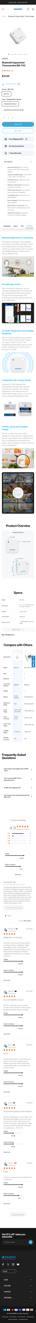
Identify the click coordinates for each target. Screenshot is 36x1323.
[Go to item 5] (18, 54)
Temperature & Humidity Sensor (14, 110)
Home (4, 16)
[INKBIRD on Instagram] (13, 1264)
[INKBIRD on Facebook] (3, 1264)
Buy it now (18, 131)
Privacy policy (13, 1316)
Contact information (13, 1319)
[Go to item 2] (11, 54)
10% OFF (33, 663)
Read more (7, 956)
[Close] (33, 657)
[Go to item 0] (9, 54)
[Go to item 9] (27, 54)
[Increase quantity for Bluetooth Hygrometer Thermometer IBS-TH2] (12, 117)
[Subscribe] (31, 1242)
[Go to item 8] (25, 54)
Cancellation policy (23, 1319)
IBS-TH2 (6, 94)
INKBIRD (5, 59)
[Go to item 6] (20, 54)
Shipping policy (30, 1316)
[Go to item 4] (16, 54)
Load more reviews (18, 1215)
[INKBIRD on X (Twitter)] (8, 1264)
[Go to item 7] (23, 54)
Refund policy (5, 1316)
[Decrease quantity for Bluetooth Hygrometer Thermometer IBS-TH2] (4, 117)
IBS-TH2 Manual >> (8, 635)
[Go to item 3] (13, 54)
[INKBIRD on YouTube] (18, 1264)
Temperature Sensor (10, 104)
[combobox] (25, 921)
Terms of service (22, 1316)
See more (18, 874)
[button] (9, 1271)
